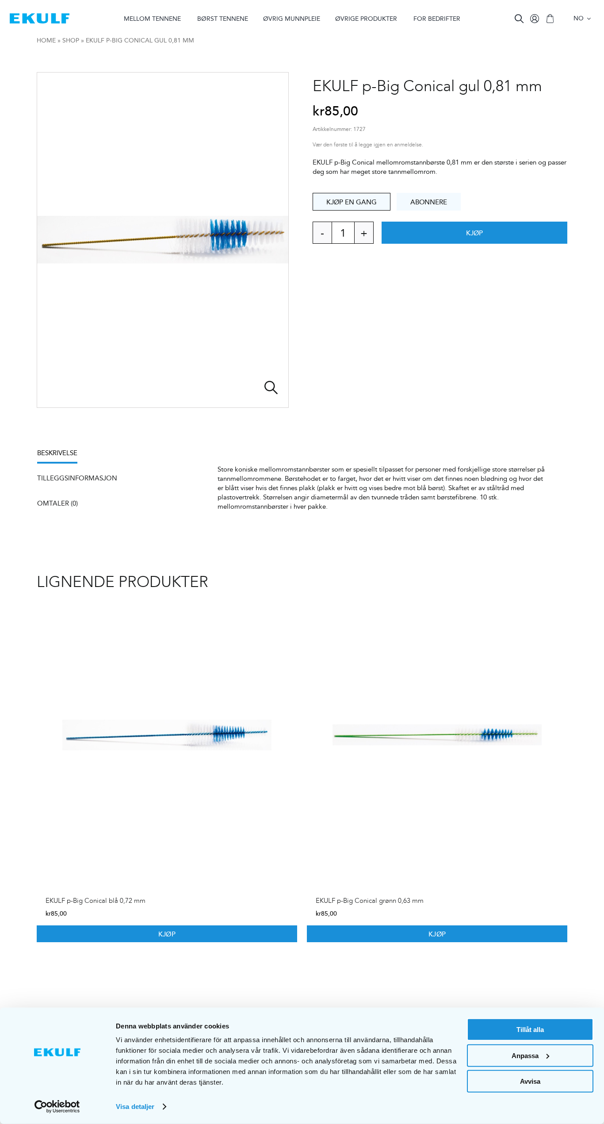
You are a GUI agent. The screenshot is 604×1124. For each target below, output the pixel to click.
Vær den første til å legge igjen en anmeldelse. (368, 145)
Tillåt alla (530, 1029)
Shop (70, 40)
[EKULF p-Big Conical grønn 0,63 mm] (437, 735)
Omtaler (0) (57, 503)
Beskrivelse (57, 453)
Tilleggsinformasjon (77, 478)
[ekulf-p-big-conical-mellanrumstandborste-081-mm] (163, 240)
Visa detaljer (135, 1106)
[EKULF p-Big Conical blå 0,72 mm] (167, 735)
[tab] (62, 455)
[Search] (519, 18)
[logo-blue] (39, 17)
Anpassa (525, 1055)
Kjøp (474, 232)
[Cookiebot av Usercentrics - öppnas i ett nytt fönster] (57, 1106)
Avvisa (530, 1081)
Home (46, 40)
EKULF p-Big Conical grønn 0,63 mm (370, 901)
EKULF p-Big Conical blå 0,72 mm (95, 901)
